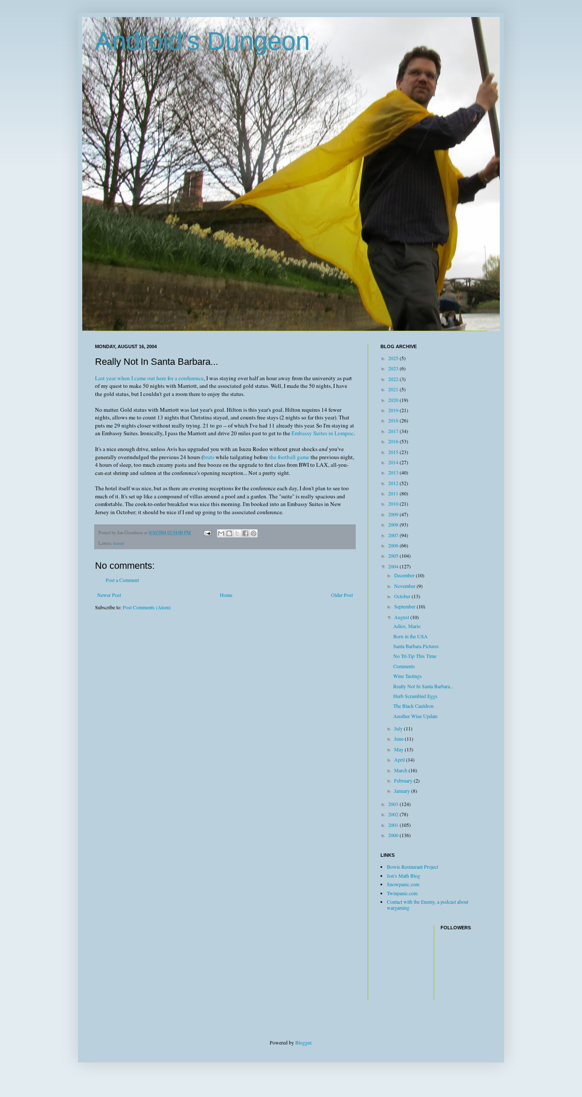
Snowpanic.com (403, 884)
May (399, 749)
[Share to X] (237, 533)
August (402, 617)
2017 (394, 431)
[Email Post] (207, 532)
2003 (394, 803)
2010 (394, 503)
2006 (394, 545)
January (402, 790)
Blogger (303, 1042)
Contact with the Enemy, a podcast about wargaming (427, 904)
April (400, 759)
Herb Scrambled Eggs (415, 696)
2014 (394, 462)
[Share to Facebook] (245, 533)
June (399, 738)
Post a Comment (122, 579)
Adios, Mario (407, 626)
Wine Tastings (407, 675)
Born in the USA (410, 636)
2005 (394, 555)
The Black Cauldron (413, 705)
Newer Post (109, 594)
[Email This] (221, 533)
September (405, 606)
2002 (394, 814)
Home (226, 594)
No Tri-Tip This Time (414, 655)
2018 (394, 420)
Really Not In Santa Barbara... (423, 686)
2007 (394, 535)
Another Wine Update (415, 716)
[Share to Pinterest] (253, 533)
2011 (394, 493)
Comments (404, 666)
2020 (394, 399)
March (401, 770)
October (403, 596)
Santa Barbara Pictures (416, 646)
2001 (394, 824)
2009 (394, 514)
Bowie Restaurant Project (412, 866)
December (405, 575)
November (405, 585)
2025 (394, 358)
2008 (394, 524)
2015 (394, 451)
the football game (289, 457)
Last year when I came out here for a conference (149, 378)
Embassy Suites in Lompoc (322, 433)
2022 (394, 378)
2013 (394, 472)
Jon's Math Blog (403, 875)
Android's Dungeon (202, 41)
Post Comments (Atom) (147, 607)
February (404, 780)
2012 (394, 483)
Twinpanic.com (402, 893)
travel (118, 543)
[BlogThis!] (229, 533)
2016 (394, 441)
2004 (394, 566)
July (399, 728)
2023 (394, 368)
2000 (394, 835)
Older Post (342, 594)
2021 (394, 389)
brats (208, 457)
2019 (394, 410)
